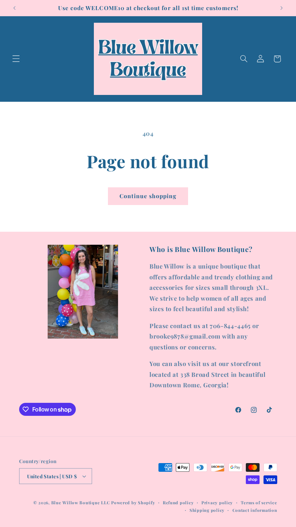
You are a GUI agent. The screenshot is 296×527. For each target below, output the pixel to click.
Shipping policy (207, 510)
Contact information (254, 510)
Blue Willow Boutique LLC (80, 502)
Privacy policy (217, 502)
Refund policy (178, 502)
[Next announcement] (282, 8)
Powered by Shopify (133, 502)
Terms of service (259, 502)
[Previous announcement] (14, 8)
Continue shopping (148, 196)
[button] (16, 59)
